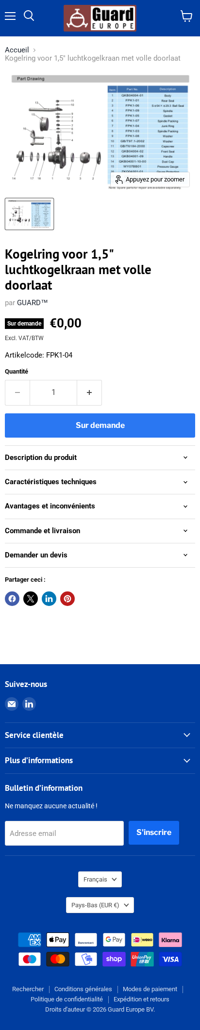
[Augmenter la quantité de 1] (89, 392)
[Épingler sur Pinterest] (67, 598)
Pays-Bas (95, 905)
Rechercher (28, 989)
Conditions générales (83, 989)
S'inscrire (153, 832)
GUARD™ (32, 302)
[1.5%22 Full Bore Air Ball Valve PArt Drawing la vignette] (29, 213)
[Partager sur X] (30, 598)
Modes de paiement (150, 989)
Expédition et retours (141, 999)
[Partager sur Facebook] (12, 598)
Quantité (16, 371)
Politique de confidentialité (67, 999)
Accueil (17, 50)
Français (95, 879)
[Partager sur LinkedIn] (49, 598)
